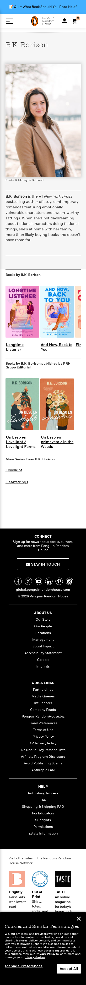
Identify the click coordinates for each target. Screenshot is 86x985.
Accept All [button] (69, 968)
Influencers (43, 703)
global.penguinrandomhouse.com (43, 589)
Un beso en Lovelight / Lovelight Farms (21, 442)
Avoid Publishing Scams (43, 763)
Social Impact (43, 646)
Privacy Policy (43, 736)
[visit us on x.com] (28, 581)
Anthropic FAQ (43, 770)
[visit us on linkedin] (49, 581)
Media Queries (43, 696)
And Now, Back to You (56, 347)
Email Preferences (43, 723)
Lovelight (13, 470)
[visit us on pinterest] (59, 581)
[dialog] (43, 949)
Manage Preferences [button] (24, 966)
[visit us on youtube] (38, 581)
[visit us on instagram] (69, 581)
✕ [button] (79, 919)
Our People (43, 626)
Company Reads (43, 709)
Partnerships (43, 689)
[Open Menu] (9, 21)
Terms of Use (43, 730)
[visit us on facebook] (18, 581)
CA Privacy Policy (43, 743)
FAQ (43, 800)
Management (43, 639)
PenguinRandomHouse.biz (43, 716)
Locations (43, 633)
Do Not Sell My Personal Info (43, 750)
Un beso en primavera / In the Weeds (57, 442)
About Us (43, 613)
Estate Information (43, 833)
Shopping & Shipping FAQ (43, 806)
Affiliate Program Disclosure (43, 756)
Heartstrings (16, 482)
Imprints (43, 666)
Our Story (43, 619)
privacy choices (34, 957)
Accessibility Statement (43, 653)
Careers (43, 659)
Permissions (43, 826)
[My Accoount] (64, 21)
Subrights (43, 820)
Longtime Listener (15, 347)
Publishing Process (43, 793)
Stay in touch (45, 564)
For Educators (43, 813)
